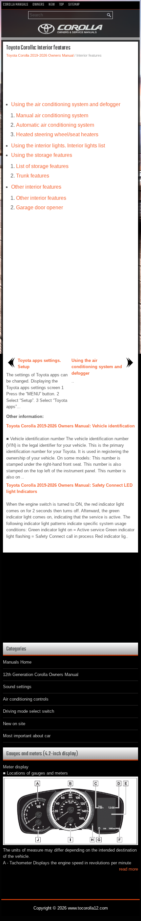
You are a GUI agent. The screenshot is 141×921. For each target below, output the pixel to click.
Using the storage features (41, 155)
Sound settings (17, 686)
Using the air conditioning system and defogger (65, 104)
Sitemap (74, 5)
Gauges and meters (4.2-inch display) (42, 753)
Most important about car (26, 735)
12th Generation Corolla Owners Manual (40, 674)
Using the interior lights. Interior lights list (58, 145)
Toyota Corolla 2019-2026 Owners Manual (39, 55)
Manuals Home (17, 662)
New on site (14, 723)
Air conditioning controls (26, 699)
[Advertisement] (70, 77)
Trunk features (32, 176)
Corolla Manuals (15, 5)
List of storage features (42, 166)
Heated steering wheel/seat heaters (57, 134)
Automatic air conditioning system (55, 125)
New (52, 5)
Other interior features (36, 187)
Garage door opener (39, 207)
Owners (38, 5)
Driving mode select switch (28, 711)
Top (61, 5)
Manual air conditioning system (52, 115)
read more (128, 869)
